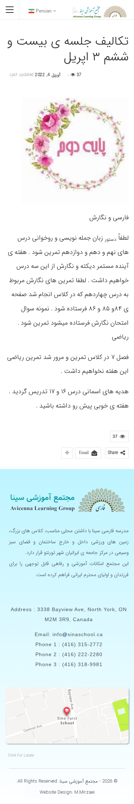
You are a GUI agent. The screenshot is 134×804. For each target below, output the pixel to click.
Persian (42, 11)
